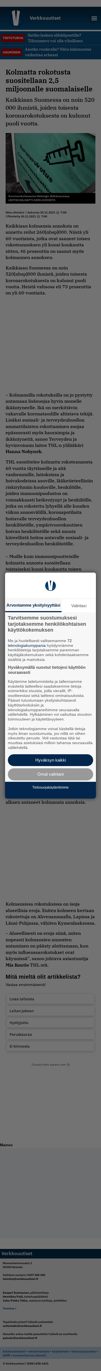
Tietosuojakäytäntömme (50, 787)
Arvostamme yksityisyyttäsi (33, 604)
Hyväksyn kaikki (50, 760)
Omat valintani (50, 774)
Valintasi (78, 605)
